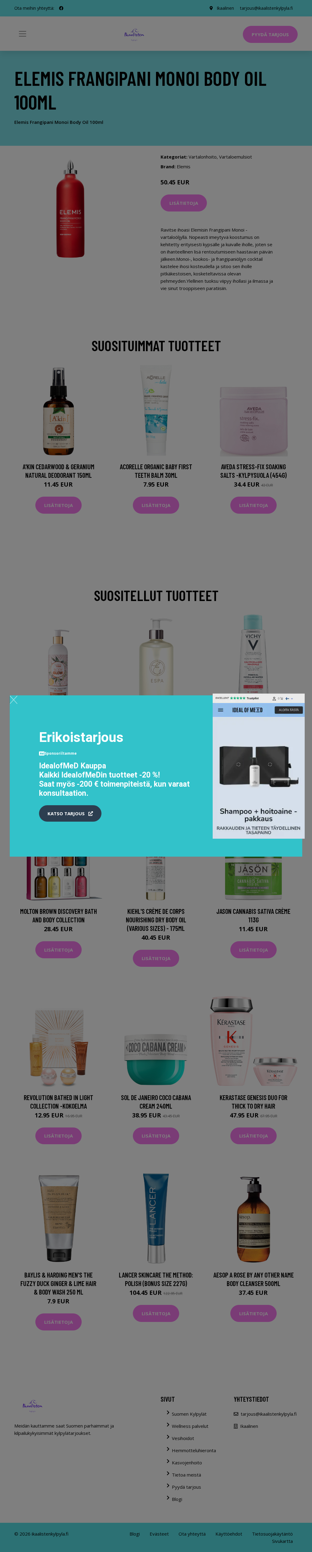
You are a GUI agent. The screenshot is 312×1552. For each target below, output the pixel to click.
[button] (70, 813)
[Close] (13, 699)
